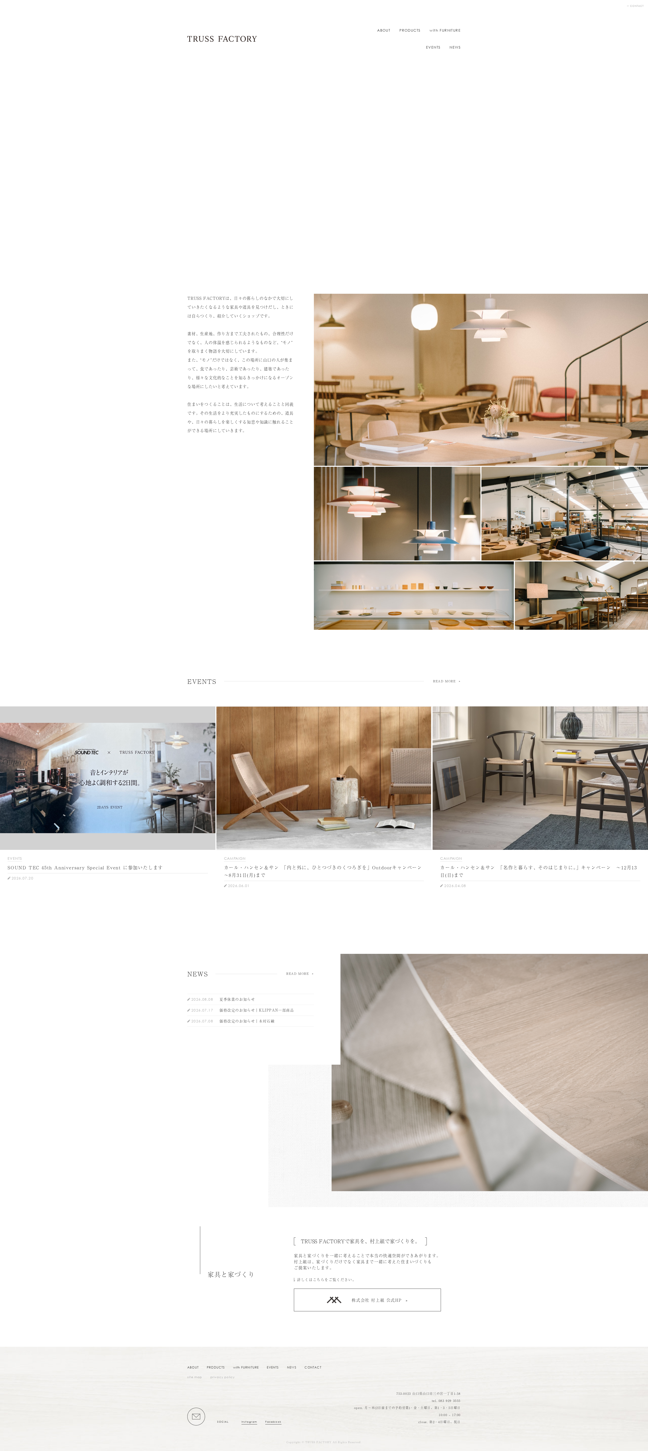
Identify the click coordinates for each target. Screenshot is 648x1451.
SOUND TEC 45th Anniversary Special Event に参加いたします (85, 867)
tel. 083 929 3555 (446, 1400)
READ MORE (444, 681)
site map (194, 1377)
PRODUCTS (409, 30)
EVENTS (433, 47)
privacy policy (222, 1377)
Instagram (249, 1422)
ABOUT (383, 30)
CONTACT (637, 6)
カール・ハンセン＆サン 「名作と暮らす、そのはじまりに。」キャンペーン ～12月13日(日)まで (538, 871)
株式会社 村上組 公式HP (376, 1300)
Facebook (273, 1422)
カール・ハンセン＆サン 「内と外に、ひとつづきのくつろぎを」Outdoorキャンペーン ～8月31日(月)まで (324, 871)
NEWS (455, 47)
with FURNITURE (445, 30)
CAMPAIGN (235, 858)
